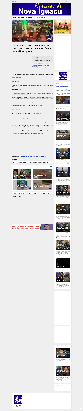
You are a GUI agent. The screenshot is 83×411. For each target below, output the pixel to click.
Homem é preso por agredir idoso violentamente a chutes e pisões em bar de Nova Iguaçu (63, 88)
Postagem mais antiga (46, 193)
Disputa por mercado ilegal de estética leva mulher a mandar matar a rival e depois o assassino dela (22, 175)
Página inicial (32, 193)
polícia (23, 43)
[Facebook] (12, 1)
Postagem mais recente (18, 193)
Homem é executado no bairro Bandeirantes (40, 63)
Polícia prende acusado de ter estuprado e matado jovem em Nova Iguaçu (21, 186)
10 (57, 273)
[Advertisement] (21, 64)
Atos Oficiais (20, 17)
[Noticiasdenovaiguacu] (17, 1)
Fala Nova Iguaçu (30, 17)
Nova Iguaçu (17, 43)
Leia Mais (59, 145)
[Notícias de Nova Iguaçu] (41, 15)
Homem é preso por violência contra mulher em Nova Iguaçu (62, 192)
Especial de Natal (61, 266)
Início (15, 17)
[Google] (15, 1)
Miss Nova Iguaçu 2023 (40, 17)
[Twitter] (13, 1)
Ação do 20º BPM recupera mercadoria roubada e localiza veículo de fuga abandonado (62, 135)
